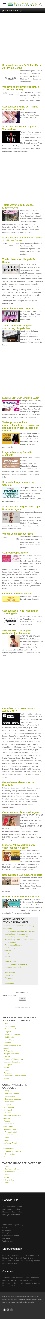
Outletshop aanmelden (11, 1209)
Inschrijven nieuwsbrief (11, 1215)
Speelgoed (7, 1065)
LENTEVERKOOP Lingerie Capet (20, 398)
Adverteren (6, 1230)
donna (7, 956)
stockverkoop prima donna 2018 (17, 934)
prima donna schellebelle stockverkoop (20, 931)
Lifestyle (6, 1056)
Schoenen (7, 1043)
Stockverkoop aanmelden (12, 1206)
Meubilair (6, 1174)
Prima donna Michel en (14, 945)
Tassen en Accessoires (12, 1115)
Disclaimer (6, 1238)
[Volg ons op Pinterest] (11, 1309)
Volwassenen (10, 1026)
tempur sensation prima (14, 981)
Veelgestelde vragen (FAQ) (12, 1225)
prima (7, 959)
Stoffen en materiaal (12, 1034)
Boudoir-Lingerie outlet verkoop (20, 896)
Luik (21, 1261)
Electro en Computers (11, 1062)
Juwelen (6, 1118)
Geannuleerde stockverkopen (14, 1076)
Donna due (9, 975)
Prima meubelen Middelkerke (16, 964)
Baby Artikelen (8, 1107)
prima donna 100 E (12, 942)
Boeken (6, 1067)
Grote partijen (8, 1051)
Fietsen (6, 1070)
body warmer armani (13, 967)
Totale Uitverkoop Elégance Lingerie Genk (18, 206)
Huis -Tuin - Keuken (10, 1129)
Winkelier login (7, 1241)
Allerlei (6, 1048)
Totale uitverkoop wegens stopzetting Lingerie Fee (17, 327)
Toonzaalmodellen (11, 1132)
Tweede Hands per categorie (21, 1163)
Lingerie (8, 1032)
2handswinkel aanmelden (12, 1212)
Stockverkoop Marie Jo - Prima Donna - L (20, 940)
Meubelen (7, 1121)
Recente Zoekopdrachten (22, 1007)
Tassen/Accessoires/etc (12, 1045)
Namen (16, 1261)
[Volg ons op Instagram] (7, 1309)
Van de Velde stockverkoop (17, 533)
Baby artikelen (8, 1040)
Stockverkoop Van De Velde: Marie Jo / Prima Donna (22, 66)
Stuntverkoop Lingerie (15, 552)
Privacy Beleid (7, 1233)
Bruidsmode (9, 1037)
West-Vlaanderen (32, 1255)
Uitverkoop (7, 1073)
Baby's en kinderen (12, 1029)
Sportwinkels (8, 1135)
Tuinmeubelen (8, 1124)
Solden (6, 1078)
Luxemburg (28, 1261)
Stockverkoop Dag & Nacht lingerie (22, 875)
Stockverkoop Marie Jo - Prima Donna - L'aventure (20, 108)
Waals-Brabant (28, 1258)
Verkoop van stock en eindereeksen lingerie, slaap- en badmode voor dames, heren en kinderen (20, 426)
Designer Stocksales (11, 1054)
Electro (6, 1146)
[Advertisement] (22, 39)
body (7, 953)
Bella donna (9, 978)
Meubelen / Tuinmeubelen (13, 1059)
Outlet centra (8, 1126)
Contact (5, 1227)
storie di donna (10, 962)
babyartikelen (8, 1180)
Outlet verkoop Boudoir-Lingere (20, 812)
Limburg (5, 1258)
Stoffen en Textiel (10, 1143)
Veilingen (6, 1157)
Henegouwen (7, 1261)
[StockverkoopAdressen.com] (22, 4)
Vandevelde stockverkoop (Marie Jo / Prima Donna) (20, 88)
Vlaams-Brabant (16, 1258)
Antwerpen (6, 1255)
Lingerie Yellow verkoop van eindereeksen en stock (18, 846)
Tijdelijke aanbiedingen (13, 1151)
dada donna (9, 984)
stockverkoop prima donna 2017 (17, 937)
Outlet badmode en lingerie (17, 308)
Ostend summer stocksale (17, 593)
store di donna (10, 970)
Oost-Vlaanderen (18, 1255)
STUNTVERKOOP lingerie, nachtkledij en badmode (17, 632)
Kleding (6, 1023)
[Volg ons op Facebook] (4, 1309)
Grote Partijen (8, 1149)
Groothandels (10, 1154)
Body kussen (10, 973)
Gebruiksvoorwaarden (10, 1236)
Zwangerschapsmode (13, 1099)
